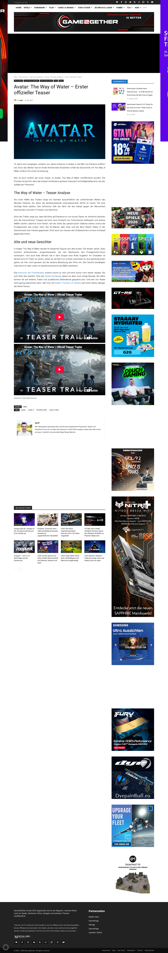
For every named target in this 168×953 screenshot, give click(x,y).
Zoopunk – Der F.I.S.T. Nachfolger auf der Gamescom (22, 558)
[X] (148, 2)
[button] (6, 947)
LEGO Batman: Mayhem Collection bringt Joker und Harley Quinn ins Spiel (94, 558)
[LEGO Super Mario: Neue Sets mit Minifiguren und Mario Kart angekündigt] (71, 546)
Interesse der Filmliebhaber (31, 272)
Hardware (88, 525)
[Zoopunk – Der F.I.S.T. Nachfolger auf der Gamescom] (24, 546)
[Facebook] (121, 2)
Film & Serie (23, 77)
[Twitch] (143, 2)
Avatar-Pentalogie (53, 276)
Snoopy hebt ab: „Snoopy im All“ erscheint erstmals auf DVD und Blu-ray (24, 531)
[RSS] (135, 2)
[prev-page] (15, 569)
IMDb (25, 407)
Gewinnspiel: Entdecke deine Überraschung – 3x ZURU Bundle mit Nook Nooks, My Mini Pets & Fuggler (140, 92)
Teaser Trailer (54, 410)
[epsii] (15, 100)
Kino (55, 81)
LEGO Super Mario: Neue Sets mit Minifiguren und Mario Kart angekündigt (70, 558)
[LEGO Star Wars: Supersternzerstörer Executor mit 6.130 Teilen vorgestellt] (71, 519)
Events (17, 552)
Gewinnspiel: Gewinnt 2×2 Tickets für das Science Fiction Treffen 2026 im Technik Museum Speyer (140, 107)
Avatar (23, 410)
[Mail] (130, 2)
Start (15, 77)
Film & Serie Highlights (31, 81)
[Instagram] (126, 2)
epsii (21, 100)
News (61, 81)
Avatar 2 (31, 410)
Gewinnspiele (119, 82)
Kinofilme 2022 (41, 410)
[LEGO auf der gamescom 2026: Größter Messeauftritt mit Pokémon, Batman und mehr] (47, 546)
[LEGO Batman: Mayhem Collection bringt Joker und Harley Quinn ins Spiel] (94, 546)
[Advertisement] (84, 53)
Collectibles (65, 525)
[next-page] (19, 569)
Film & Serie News (36, 77)
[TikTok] (139, 2)
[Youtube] (152, 2)
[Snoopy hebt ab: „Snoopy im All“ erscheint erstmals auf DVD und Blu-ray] (24, 519)
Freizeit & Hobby (43, 552)
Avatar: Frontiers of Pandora (68, 283)
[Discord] (117, 2)
